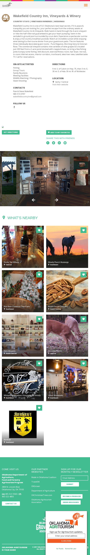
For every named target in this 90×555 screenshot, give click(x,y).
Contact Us (11, 503)
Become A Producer (72, 496)
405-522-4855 (8, 496)
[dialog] (66, 533)
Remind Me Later (70, 549)
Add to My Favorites (60, 132)
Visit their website (60, 84)
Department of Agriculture (43, 490)
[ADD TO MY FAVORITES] (39, 230)
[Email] (59, 142)
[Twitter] (53, 142)
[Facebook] (14, 107)
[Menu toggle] (85, 5)
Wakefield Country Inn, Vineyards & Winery (47, 16)
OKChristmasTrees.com (41, 495)
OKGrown (35, 486)
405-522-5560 (11, 494)
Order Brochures (71, 502)
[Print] (65, 142)
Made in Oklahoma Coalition (43, 477)
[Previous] (33, 200)
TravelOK (35, 481)
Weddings (59, 21)
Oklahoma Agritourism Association (41, 501)
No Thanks (59, 549)
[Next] (56, 200)
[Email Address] (74, 478)
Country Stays (21, 21)
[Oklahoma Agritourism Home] (7, 5)
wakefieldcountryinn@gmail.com (27, 96)
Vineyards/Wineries (41, 21)
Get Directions (11, 132)
